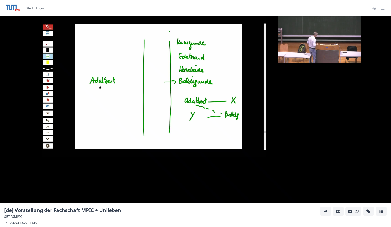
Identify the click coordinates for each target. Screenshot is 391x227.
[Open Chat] (368, 211)
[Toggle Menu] (382, 8)
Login (40, 8)
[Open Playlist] (381, 211)
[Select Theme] (373, 8)
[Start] (13, 8)
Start (29, 8)
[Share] (325, 211)
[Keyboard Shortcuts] (338, 211)
